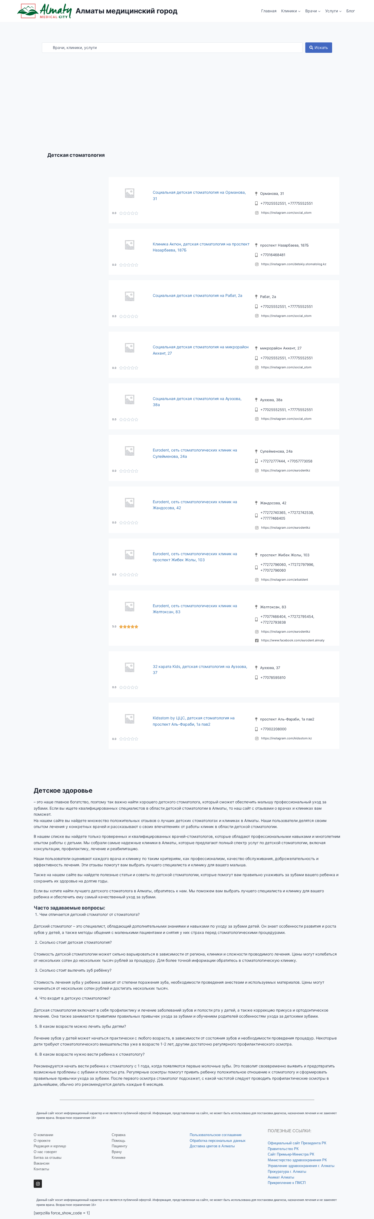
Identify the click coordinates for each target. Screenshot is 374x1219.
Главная (269, 10)
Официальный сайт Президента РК (297, 1143)
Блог (350, 10)
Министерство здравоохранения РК (297, 1160)
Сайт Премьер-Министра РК (291, 1154)
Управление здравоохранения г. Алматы (301, 1166)
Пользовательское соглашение (215, 1135)
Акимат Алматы (281, 1177)
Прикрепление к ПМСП (287, 1183)
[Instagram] (38, 1184)
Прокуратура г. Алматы (287, 1171)
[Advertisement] (187, 94)
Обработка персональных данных (218, 1141)
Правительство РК (283, 1149)
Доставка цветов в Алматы (212, 1146)
